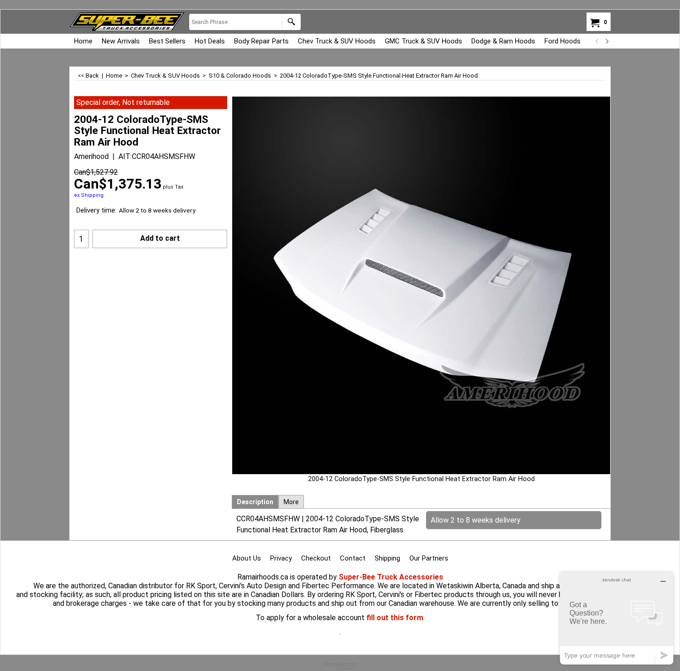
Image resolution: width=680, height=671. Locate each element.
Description (255, 502)
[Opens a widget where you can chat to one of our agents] (616, 618)
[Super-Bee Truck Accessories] (127, 21)
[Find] (291, 22)
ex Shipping (89, 195)
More (291, 502)
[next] (606, 41)
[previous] (597, 41)
